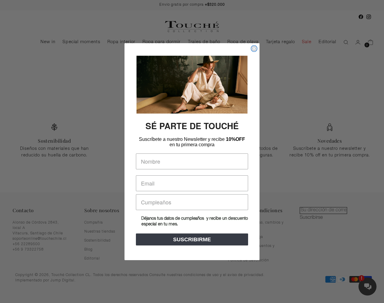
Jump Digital (62, 281)
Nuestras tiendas (99, 231)
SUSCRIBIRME (192, 239)
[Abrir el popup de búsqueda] (343, 42)
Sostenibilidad (97, 240)
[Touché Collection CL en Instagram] (368, 16)
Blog (88, 249)
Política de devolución (248, 260)
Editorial (92, 258)
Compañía (93, 222)
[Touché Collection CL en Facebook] (361, 16)
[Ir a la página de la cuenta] (356, 42)
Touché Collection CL (71, 275)
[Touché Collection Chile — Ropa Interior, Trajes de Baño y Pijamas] (192, 26)
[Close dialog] (254, 49)
